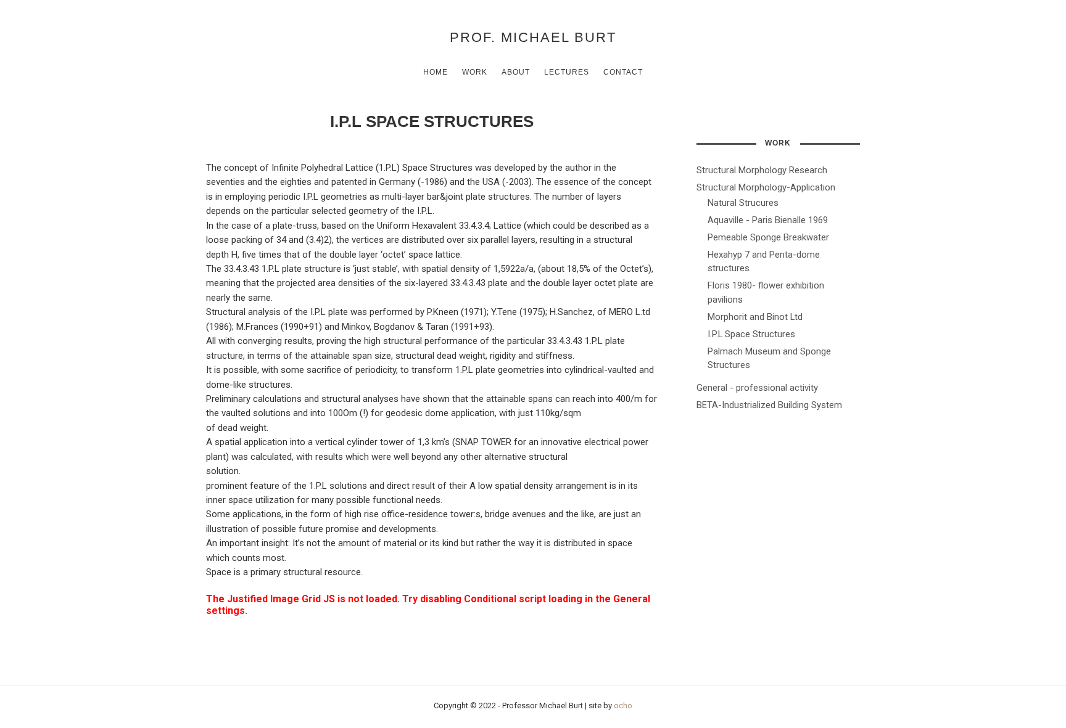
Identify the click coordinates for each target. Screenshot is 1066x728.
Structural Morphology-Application (765, 187)
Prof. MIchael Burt (533, 37)
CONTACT (623, 72)
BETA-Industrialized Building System (769, 405)
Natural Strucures (743, 202)
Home (435, 72)
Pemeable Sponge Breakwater (768, 237)
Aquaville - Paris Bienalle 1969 (768, 220)
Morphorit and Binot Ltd (755, 316)
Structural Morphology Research (761, 170)
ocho (623, 705)
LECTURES (566, 72)
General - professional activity (757, 387)
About (516, 72)
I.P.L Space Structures (751, 334)
